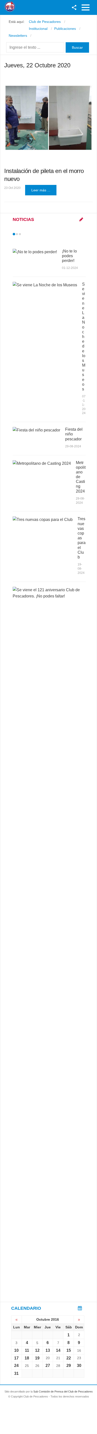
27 (48, 1365)
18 (27, 1358)
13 (48, 1350)
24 (16, 1365)
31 (16, 1373)
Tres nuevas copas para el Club (82, 538)
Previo (24, 234)
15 (68, 1350)
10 (16, 1350)
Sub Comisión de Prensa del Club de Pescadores (63, 1391)
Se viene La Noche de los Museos (83, 336)
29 (68, 1365)
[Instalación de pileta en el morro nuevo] (48, 117)
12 (37, 1350)
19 (37, 1358)
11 (27, 1350)
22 (68, 1358)
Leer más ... (40, 190)
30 (79, 1365)
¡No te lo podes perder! (69, 256)
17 (16, 1358)
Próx (29, 234)
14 (58, 1350)
